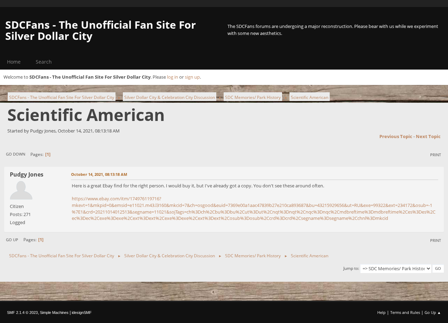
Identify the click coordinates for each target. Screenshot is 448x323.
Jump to (350, 268)
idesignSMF (82, 312)
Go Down (15, 154)
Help (381, 312)
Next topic (428, 136)
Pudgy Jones (26, 174)
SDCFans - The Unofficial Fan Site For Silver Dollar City (100, 30)
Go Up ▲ (433, 312)
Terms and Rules (405, 312)
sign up (192, 77)
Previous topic (395, 136)
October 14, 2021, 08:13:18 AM (99, 174)
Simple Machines (54, 312)
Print (435, 154)
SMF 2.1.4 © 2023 (22, 312)
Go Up (12, 239)
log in (172, 77)
